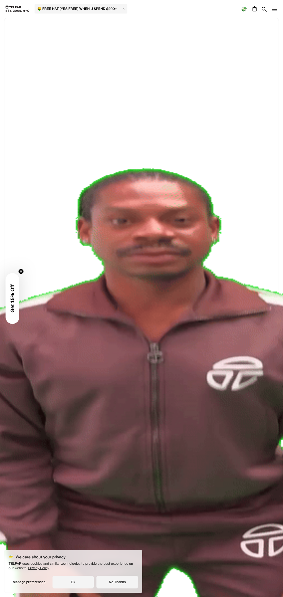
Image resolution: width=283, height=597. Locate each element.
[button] (12, 298)
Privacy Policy (38, 568)
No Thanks (117, 582)
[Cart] (254, 9)
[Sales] (243, 9)
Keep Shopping (141, 292)
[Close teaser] (21, 271)
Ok (73, 582)
